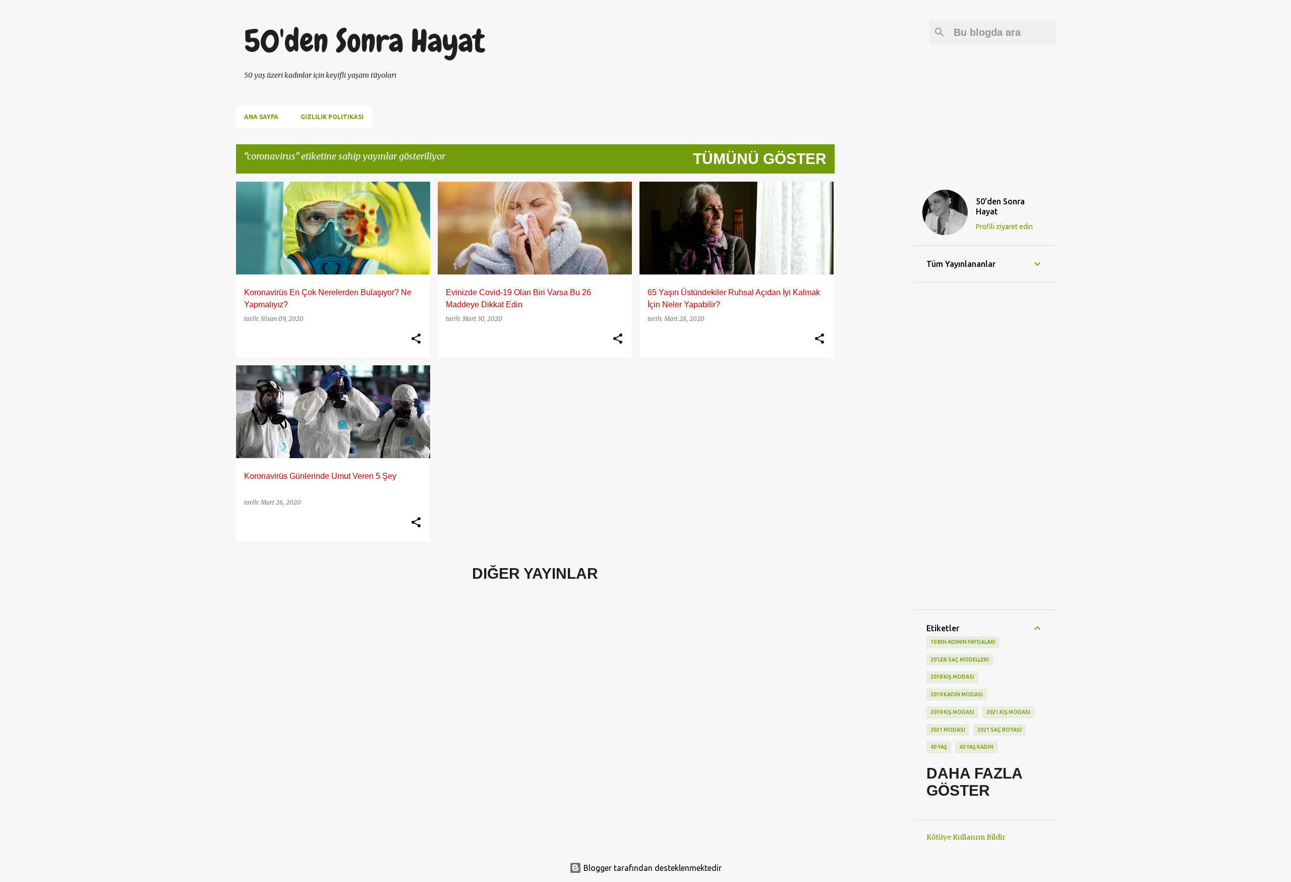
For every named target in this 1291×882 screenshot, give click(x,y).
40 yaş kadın (976, 747)
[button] (416, 339)
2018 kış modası (952, 677)
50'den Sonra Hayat (364, 41)
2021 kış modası (1008, 712)
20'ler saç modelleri (959, 659)
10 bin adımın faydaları (962, 642)
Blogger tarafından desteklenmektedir (651, 867)
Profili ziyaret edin (1004, 227)
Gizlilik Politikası (332, 117)
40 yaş (938, 747)
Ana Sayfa (261, 117)
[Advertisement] (874, 333)
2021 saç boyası (999, 730)
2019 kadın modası (956, 694)
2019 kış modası (952, 712)
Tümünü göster (760, 158)
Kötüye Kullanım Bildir (966, 837)
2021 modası (947, 730)
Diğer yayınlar (535, 573)
